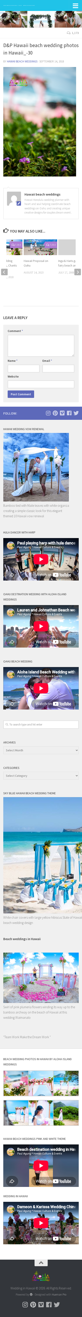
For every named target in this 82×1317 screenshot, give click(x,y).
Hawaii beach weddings (22, 61)
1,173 (75, 33)
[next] (77, 272)
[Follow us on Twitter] (76, 413)
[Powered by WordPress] (31, 1294)
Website (13, 376)
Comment (15, 331)
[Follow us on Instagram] (48, 413)
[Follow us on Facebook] (69, 413)
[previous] (4, 272)
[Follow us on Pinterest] (55, 413)
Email (47, 361)
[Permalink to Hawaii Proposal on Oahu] (40, 247)
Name (12, 361)
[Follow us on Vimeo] (62, 413)
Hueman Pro (59, 1294)
